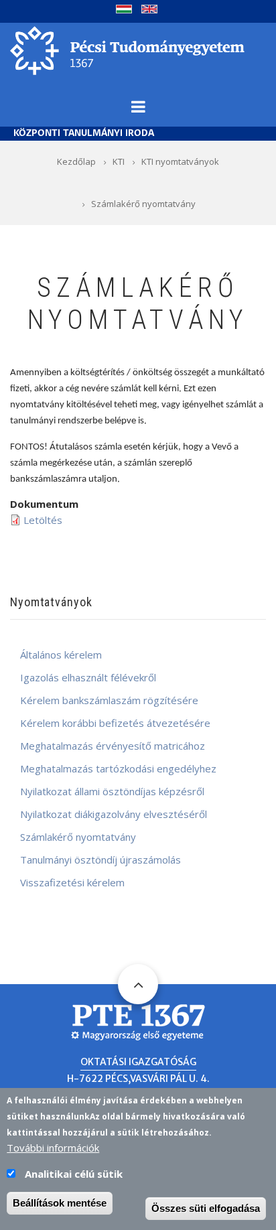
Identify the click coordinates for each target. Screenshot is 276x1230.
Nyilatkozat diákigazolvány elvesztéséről (113, 814)
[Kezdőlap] (127, 49)
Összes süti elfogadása (205, 1208)
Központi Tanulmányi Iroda (83, 133)
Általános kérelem (61, 654)
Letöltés (42, 520)
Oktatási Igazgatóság (138, 1062)
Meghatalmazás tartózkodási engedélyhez (118, 768)
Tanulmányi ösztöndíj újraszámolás (100, 859)
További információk (53, 1147)
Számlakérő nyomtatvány (78, 836)
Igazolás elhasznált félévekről (88, 677)
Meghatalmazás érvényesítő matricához (112, 745)
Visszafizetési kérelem (72, 882)
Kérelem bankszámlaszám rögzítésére (109, 700)
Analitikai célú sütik (74, 1173)
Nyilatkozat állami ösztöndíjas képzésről (112, 791)
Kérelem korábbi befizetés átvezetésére (115, 723)
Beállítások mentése (60, 1203)
